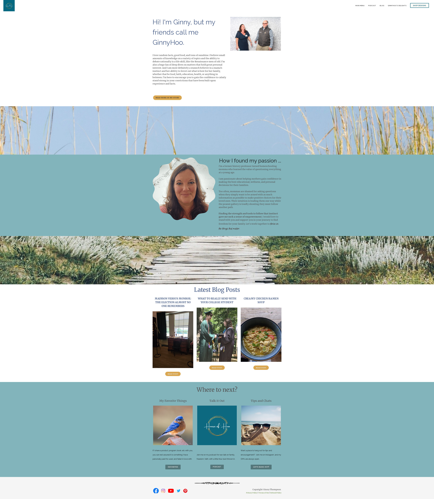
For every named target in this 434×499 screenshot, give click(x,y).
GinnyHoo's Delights (397, 5)
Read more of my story (167, 98)
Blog (382, 5)
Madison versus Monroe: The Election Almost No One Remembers (173, 302)
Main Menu (360, 5)
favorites (173, 467)
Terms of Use (264, 493)
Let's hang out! (261, 467)
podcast (372, 5)
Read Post (173, 374)
